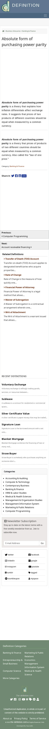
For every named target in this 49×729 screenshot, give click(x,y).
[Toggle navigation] (45, 15)
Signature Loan (22, 428)
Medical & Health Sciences (18, 496)
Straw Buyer (24, 457)
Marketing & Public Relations (19, 507)
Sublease (23, 402)
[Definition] (6, 6)
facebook (35, 554)
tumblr (10, 572)
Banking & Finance (29, 31)
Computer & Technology (17, 482)
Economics (30, 660)
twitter (10, 554)
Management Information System (22, 503)
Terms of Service (38, 718)
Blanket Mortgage (23, 442)
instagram (11, 566)
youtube (35, 566)
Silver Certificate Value (24, 415)
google (34, 560)
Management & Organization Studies (23, 500)
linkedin (11, 560)
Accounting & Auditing (16, 478)
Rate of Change (13, 274)
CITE (24, 176)
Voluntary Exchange (21, 388)
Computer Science (12, 670)
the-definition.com (18, 722)
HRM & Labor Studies (16, 492)
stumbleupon (13, 578)
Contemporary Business (17, 485)
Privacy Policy (20, 718)
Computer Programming (17, 511)
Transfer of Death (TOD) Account (22, 258)
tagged (33, 572)
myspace (34, 578)
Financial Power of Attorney (19, 287)
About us (7, 718)
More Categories (11, 678)
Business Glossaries (13, 31)
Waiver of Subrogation (17, 299)
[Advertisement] (24, 74)
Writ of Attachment (15, 312)
